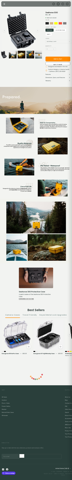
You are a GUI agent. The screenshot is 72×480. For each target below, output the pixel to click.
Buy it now (58, 64)
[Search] (53, 4)
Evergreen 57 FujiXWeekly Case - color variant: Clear (36, 351)
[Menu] (67, 4)
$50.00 (25, 353)
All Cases (4, 397)
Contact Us (68, 403)
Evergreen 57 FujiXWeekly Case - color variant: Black (34, 351)
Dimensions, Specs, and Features (55, 77)
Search (67, 412)
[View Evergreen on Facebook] (7, 469)
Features (48, 74)
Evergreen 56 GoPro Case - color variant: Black (5, 351)
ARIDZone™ (68, 424)
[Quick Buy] (28, 346)
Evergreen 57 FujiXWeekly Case (44, 353)
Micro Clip (68, 427)
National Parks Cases (8, 412)
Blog (66, 400)
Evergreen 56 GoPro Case (10, 353)
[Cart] (62, 4)
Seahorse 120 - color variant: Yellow (70, 351)
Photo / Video (6, 403)
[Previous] (4, 30)
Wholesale (5, 415)
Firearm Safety (6, 406)
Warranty (48, 80)
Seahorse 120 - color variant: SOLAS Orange (68, 351)
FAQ (66, 406)
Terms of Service (59, 473)
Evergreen (59, 471)
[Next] (37, 30)
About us (67, 397)
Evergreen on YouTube (26, 299)
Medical (4, 409)
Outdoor (4, 400)
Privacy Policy (48, 473)
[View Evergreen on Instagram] (3, 469)
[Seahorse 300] (4, 55)
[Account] (58, 4)
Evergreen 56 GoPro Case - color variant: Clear (3, 351)
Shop (3, 390)
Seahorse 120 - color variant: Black (66, 351)
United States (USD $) (62, 468)
